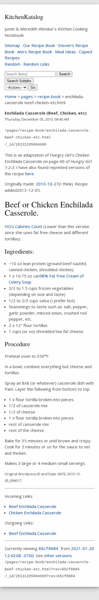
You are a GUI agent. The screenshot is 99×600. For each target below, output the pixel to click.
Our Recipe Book (39, 45)
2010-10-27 (47, 184)
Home (10, 96)
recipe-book (49, 96)
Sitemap (12, 45)
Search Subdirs (19, 81)
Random (12, 64)
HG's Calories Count (23, 226)
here (29, 173)
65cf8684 (48, 549)
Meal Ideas (65, 51)
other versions (58, 555)
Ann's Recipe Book (34, 51)
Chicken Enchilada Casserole (35, 512)
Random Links (36, 64)
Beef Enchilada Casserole (32, 506)
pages (27, 96)
